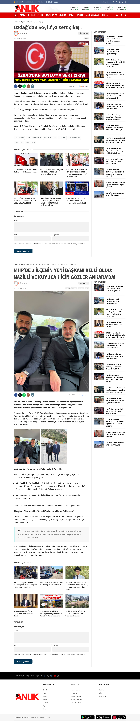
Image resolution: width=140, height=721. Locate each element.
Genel (68, 288)
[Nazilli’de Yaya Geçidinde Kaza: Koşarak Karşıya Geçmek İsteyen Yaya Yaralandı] (99, 41)
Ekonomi (31, 15)
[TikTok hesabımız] (122, 2)
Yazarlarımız (103, 696)
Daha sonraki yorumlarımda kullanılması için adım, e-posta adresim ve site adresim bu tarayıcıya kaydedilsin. (50, 244)
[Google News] (83, 86)
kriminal (62, 138)
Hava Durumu (75, 690)
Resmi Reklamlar (92, 15)
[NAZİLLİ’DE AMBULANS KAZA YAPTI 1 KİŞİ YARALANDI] (99, 197)
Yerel (22, 15)
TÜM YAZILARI (83, 33)
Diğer (104, 15)
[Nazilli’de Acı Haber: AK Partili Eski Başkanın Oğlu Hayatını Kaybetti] (99, 109)
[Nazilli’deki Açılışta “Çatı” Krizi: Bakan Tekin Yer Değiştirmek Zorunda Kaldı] (77, 189)
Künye (101, 693)
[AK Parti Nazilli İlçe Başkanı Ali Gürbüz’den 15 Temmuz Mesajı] (26, 160)
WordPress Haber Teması (40, 717)
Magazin (62, 15)
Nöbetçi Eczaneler (77, 699)
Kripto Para (74, 693)
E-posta (56, 235)
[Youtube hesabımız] (120, 2)
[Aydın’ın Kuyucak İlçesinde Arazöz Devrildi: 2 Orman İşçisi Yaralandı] (99, 164)
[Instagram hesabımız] (116, 2)
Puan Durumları (76, 703)
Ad (15, 235)
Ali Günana (23, 33)
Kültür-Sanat (51, 15)
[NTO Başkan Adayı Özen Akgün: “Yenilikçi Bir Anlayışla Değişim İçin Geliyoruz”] (99, 153)
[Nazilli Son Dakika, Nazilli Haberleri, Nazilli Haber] (27, 11)
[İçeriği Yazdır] (32, 86)
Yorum (16, 220)
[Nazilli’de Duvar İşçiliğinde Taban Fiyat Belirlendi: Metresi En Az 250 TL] (99, 119)
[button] (16, 15)
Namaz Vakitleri (76, 696)
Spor (44, 709)
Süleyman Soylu (75, 138)
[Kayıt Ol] (117, 15)
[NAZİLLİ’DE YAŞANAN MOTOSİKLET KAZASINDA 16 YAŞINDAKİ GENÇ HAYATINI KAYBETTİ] (99, 174)
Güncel (40, 15)
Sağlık (71, 15)
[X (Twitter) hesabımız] (113, 2)
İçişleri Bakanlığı (50, 138)
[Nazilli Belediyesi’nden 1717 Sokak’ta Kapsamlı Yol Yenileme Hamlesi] (99, 98)
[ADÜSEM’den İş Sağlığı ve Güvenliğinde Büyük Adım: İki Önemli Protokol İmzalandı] (99, 88)
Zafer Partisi (31, 142)
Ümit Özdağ (19, 142)
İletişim (101, 690)
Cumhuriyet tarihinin (34, 138)
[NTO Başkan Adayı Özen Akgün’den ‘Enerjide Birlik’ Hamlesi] (99, 77)
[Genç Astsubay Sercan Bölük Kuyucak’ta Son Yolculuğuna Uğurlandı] (99, 187)
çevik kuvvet (20, 138)
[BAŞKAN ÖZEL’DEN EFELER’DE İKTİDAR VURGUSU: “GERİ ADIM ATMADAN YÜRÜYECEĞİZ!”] (26, 189)
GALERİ (19, 2)
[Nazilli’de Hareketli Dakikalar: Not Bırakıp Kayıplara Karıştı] (99, 54)
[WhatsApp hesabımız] (125, 2)
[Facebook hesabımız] (110, 2)
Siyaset (80, 15)
